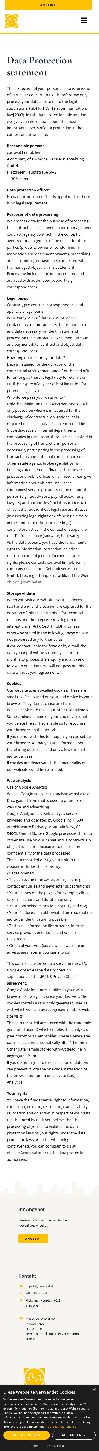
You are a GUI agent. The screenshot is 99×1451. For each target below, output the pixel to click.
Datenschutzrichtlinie (62, 1427)
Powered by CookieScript (49, 1446)
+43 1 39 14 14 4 (36, 1293)
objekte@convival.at (24, 582)
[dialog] (49, 1418)
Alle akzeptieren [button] (26, 1435)
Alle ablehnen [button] (74, 1435)
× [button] (94, 1390)
